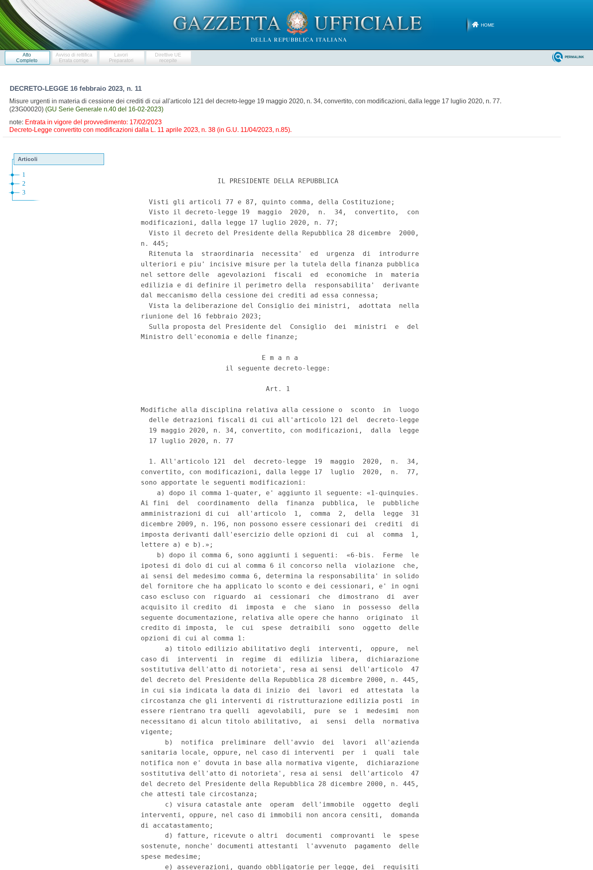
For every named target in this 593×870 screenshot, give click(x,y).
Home (487, 25)
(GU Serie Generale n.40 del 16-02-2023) (104, 109)
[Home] (296, 24)
